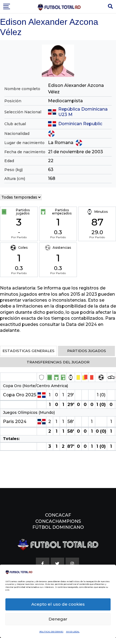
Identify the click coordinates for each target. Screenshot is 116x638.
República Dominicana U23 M (83, 112)
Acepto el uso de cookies (58, 604)
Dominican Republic (80, 123)
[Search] (110, 6)
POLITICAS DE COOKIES (51, 631)
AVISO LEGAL (73, 631)
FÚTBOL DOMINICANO (58, 527)
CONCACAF (58, 515)
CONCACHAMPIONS (58, 521)
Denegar (58, 619)
